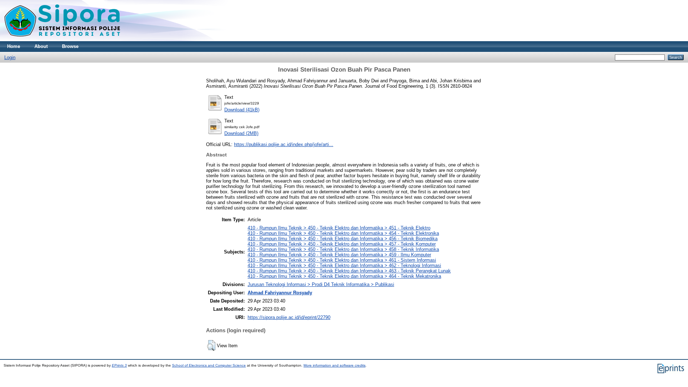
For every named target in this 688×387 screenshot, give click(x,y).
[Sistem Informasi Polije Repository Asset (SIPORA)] (63, 39)
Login (9, 57)
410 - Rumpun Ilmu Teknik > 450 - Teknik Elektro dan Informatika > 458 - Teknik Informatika (343, 249)
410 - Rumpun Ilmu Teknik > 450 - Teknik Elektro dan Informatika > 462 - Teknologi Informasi (344, 265)
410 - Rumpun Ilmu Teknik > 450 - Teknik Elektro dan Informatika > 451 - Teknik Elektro (339, 228)
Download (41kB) (241, 109)
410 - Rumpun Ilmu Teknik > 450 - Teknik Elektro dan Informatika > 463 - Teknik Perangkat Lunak (349, 271)
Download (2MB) (241, 133)
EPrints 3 (119, 365)
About (41, 46)
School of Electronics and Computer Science (209, 365)
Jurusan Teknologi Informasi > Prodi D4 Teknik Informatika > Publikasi (321, 284)
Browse (70, 46)
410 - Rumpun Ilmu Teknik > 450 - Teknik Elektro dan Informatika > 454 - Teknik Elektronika (343, 233)
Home (13, 46)
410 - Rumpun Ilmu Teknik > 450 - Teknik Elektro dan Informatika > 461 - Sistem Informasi (342, 260)
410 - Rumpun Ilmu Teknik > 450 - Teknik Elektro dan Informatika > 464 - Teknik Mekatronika (344, 276)
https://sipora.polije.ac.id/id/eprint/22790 (289, 317)
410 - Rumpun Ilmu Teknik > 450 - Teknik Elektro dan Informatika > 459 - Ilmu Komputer (339, 254)
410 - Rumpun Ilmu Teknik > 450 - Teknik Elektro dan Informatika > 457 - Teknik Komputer (342, 244)
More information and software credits (335, 365)
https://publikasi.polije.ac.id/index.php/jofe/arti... (283, 144)
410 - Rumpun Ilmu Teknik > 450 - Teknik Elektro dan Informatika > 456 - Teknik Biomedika (343, 238)
